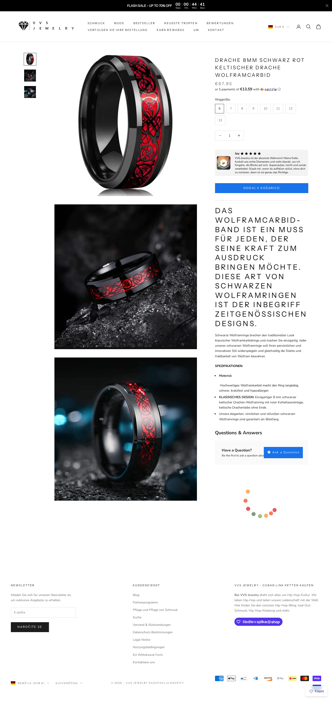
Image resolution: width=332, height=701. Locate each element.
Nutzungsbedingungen (149, 647)
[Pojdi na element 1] (30, 59)
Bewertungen (220, 23)
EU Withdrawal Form (148, 655)
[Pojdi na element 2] (30, 75)
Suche (137, 617)
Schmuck (96, 23)
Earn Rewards (171, 30)
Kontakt (216, 30)
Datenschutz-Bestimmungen (153, 632)
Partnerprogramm (145, 602)
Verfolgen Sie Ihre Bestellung (118, 30)
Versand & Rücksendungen (152, 625)
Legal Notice (141, 640)
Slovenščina (67, 683)
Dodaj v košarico (261, 188)
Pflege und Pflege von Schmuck (155, 610)
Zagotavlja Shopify (166, 683)
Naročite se (29, 627)
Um (196, 30)
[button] (261, 89)
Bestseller (144, 23)
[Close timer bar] (327, 5)
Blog (136, 595)
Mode (119, 23)
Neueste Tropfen (180, 23)
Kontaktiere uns (144, 662)
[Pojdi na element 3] (30, 92)
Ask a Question (285, 452)
